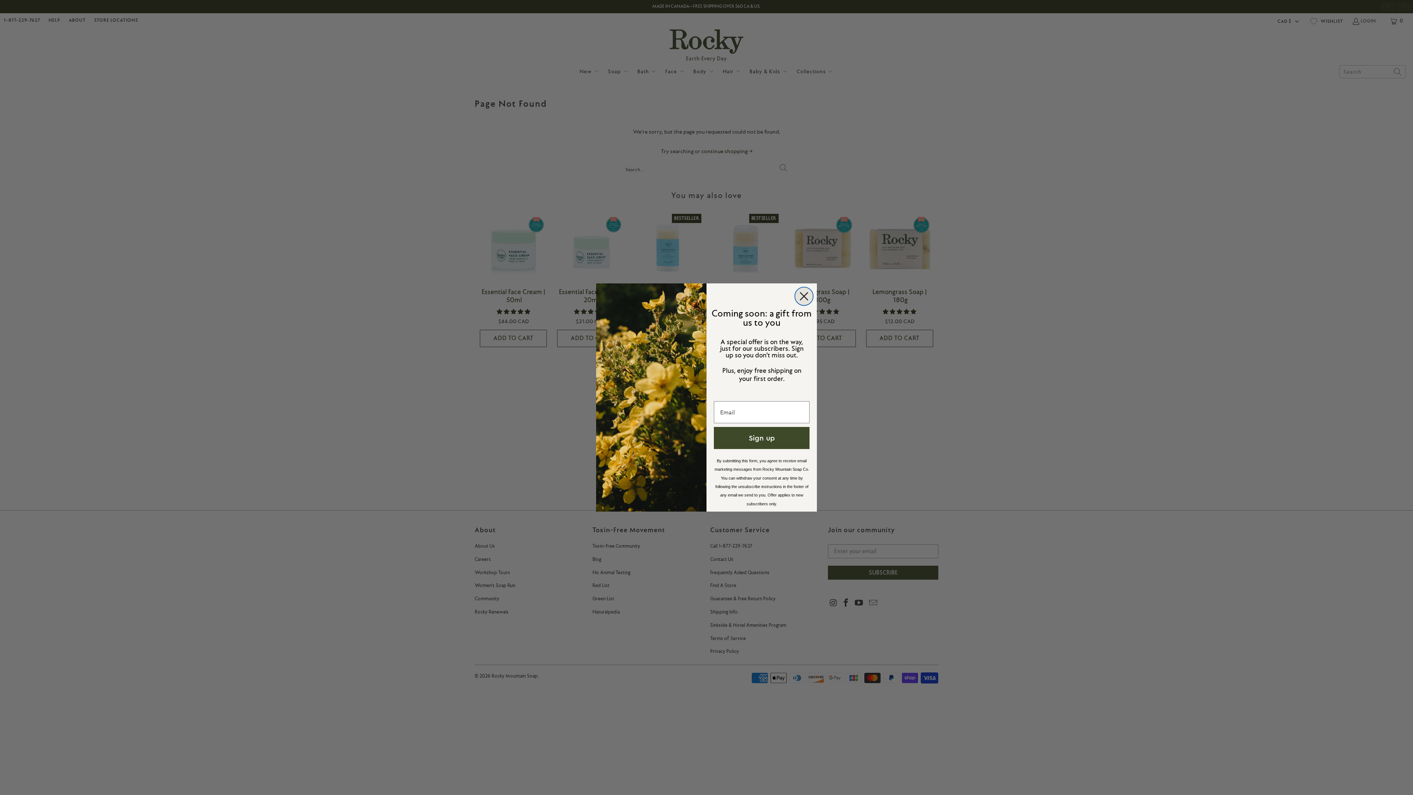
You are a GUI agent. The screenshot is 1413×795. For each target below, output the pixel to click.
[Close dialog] (804, 296)
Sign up (762, 437)
